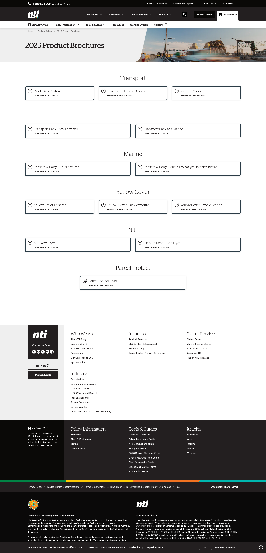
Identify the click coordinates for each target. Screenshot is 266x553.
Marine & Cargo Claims (199, 344)
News (189, 439)
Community (77, 353)
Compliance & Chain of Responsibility (91, 411)
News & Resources (157, 3)
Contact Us (210, 3)
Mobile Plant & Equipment (143, 344)
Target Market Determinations (63, 486)
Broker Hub (230, 14)
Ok (204, 547)
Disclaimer (116, 486)
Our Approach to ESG (82, 357)
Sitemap (167, 486)
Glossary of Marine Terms (142, 466)
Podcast (191, 448)
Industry (163, 14)
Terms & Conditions (95, 486)
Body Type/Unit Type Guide (144, 457)
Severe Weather (79, 407)
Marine (74, 443)
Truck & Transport (138, 339)
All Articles (192, 434)
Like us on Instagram (38, 352)
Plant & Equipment (81, 439)
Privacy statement (224, 547)
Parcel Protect (78, 448)
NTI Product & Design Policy (142, 486)
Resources (118, 24)
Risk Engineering (80, 397)
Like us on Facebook (34, 352)
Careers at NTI (79, 344)
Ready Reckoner (137, 448)
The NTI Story (78, 339)
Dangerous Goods (80, 388)
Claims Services (139, 14)
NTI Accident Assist (198, 348)
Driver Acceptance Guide (142, 439)
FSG (178, 486)
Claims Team (194, 339)
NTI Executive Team (82, 348)
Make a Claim (43, 374)
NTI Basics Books (139, 471)
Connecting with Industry (84, 384)
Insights (191, 443)
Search (184, 14)
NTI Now (158, 24)
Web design (224, 487)
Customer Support (183, 3)
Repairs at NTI (195, 353)
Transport (76, 434)
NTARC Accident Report (84, 393)
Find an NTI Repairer (198, 357)
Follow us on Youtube (47, 352)
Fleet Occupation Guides (142, 462)
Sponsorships (78, 362)
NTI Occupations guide (141, 443)
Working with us (139, 24)
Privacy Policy (35, 486)
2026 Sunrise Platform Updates (146, 453)
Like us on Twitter (43, 352)
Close (261, 547)
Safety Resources (80, 402)
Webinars (191, 453)
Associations (78, 379)
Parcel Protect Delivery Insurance (147, 353)
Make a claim (204, 14)
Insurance (114, 14)
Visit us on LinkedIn (52, 352)
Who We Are (91, 14)
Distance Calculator (139, 434)
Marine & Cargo (137, 348)
